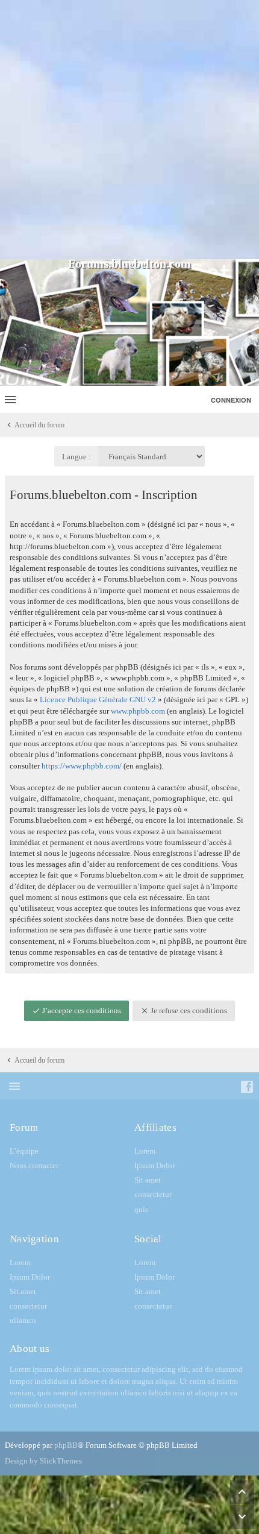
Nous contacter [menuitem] (34, 1165)
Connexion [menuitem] (231, 399)
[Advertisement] (129, 129)
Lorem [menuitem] (144, 1150)
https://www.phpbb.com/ (82, 765)
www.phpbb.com (138, 710)
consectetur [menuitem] (153, 1194)
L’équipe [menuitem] (24, 1150)
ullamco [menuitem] (23, 1320)
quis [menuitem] (141, 1209)
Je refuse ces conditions (188, 1010)
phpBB (66, 1445)
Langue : (76, 456)
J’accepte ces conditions (80, 1010)
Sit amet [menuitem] (147, 1179)
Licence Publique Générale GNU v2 (98, 699)
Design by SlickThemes (43, 1460)
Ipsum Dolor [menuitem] (154, 1165)
